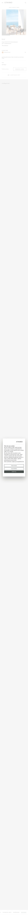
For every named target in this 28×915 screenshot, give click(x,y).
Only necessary (14, 465)
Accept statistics (14, 468)
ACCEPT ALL (14, 471)
